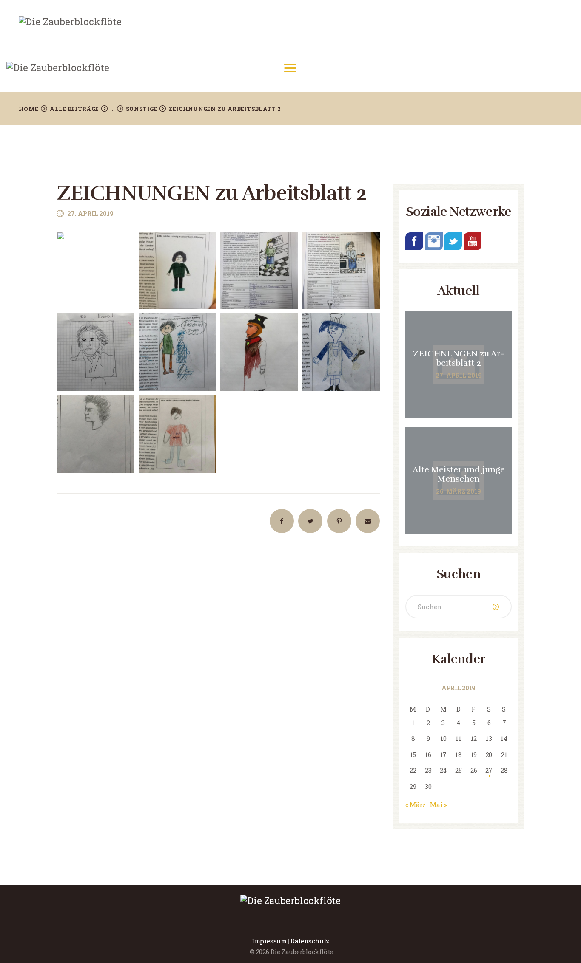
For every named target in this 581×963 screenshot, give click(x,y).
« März (415, 804)
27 (488, 770)
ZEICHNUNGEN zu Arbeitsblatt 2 (458, 358)
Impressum (269, 941)
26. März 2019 (458, 491)
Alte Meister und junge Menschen (459, 474)
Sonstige (141, 109)
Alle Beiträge (74, 109)
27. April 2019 (90, 213)
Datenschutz (309, 941)
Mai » (438, 804)
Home (28, 109)
